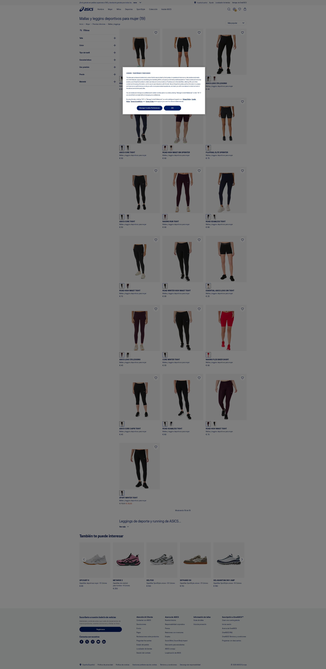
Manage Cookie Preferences (149, 108)
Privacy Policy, (187, 99)
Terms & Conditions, (137, 101)
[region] (164, 90)
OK (172, 108)
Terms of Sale (150, 101)
